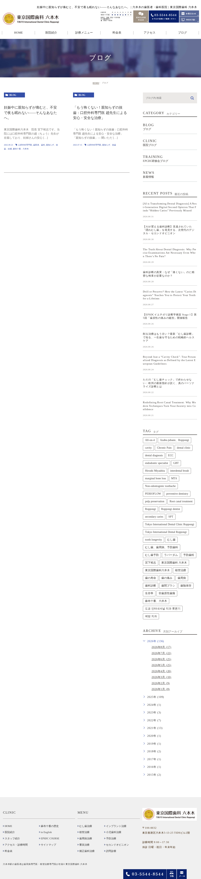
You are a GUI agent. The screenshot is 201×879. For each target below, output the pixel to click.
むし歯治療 (85, 826)
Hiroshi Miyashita (155, 470)
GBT (176, 463)
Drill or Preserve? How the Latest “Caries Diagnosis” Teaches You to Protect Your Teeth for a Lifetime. (169, 295)
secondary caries (154, 516)
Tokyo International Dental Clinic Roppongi (169, 524)
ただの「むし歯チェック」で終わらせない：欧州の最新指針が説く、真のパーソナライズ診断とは (168, 383)
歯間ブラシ (168, 585)
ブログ (182, 32)
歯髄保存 (185, 585)
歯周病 (182, 578)
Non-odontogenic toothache (160, 486)
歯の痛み (166, 578)
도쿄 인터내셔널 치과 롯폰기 (162, 608)
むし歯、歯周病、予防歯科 (161, 547)
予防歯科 (188, 555)
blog (12, 95)
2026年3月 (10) (161, 677)
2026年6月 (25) (161, 659)
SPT (170, 516)
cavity (148, 447)
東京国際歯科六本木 (157, 570)
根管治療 (180, 570)
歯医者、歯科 (39, 145)
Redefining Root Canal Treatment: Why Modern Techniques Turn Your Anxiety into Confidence (169, 406)
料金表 (116, 32)
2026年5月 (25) (161, 665)
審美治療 (84, 844)
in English (46, 832)
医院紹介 (10, 832)
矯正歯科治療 (87, 851)
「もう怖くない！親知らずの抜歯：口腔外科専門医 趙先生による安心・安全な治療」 (100, 113)
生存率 (149, 593)
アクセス (149, 32)
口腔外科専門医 (25, 145)
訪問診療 (111, 851)
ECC (170, 455)
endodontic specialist (156, 463)
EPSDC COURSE (50, 838)
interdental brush (179, 470)
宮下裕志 (150, 562)
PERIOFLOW (153, 493)
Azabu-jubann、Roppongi (174, 440)
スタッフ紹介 (12, 838)
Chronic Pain (164, 447)
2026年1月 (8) (161, 689)
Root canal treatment (181, 501)
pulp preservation (154, 501)
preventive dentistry (177, 493)
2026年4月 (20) (161, 671)
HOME (18, 32)
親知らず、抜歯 (109, 145)
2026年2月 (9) (161, 683)
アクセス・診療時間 (16, 844)
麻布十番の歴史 (50, 826)
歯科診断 (150, 585)
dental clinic (183, 447)
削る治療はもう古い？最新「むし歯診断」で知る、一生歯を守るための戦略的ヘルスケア (168, 337)
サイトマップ (48, 844)
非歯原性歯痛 (167, 593)
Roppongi (150, 509)
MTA (174, 478)
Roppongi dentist (170, 509)
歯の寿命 (150, 578)
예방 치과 (151, 616)
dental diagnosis (154, 455)
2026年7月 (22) (161, 653)
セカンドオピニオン (117, 844)
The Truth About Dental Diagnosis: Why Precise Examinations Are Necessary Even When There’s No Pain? (169, 253)
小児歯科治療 (113, 832)
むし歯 (171, 539)
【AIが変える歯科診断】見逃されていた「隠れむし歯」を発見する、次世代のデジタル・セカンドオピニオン (168, 230)
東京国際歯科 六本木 (174, 562)
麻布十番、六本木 (21, 149)
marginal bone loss (155, 478)
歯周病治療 (85, 838)
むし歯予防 (152, 555)
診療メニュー (84, 32)
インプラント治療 (116, 826)
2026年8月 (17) (161, 647)
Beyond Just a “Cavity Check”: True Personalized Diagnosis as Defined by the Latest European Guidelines (169, 360)
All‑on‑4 (150, 440)
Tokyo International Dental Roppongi (166, 532)
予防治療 (111, 838)
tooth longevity (153, 539)
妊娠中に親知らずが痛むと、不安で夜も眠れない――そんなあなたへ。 (30, 113)
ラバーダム (171, 555)
